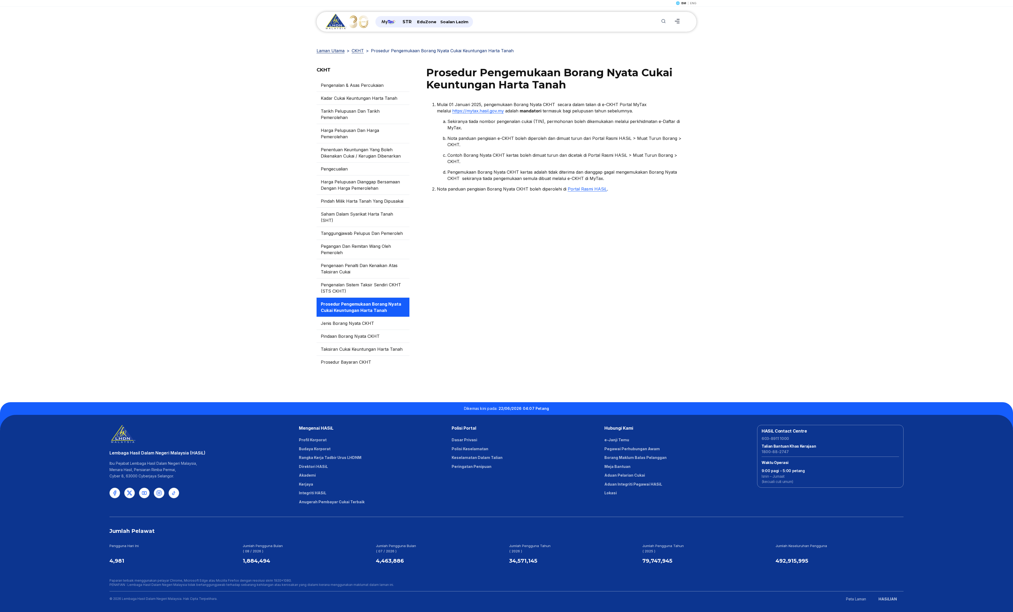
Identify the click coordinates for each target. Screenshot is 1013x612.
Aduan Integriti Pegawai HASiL (633, 484)
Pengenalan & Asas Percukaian (352, 85)
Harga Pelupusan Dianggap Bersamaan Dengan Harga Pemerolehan (360, 185)
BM (683, 3)
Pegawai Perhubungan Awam (632, 449)
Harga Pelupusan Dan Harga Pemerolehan (350, 133)
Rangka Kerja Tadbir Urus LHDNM (330, 457)
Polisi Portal (464, 428)
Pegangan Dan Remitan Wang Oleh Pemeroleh (356, 249)
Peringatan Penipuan (471, 466)
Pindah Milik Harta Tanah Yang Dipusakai (362, 201)
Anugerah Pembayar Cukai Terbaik (332, 502)
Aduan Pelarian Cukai (624, 475)
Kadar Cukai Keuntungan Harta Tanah (359, 98)
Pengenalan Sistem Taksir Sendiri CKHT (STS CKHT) (361, 288)
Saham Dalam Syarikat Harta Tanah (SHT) (357, 217)
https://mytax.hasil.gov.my (478, 110)
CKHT (358, 50)
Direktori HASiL (313, 466)
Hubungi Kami (618, 428)
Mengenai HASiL (316, 428)
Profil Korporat (313, 440)
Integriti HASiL (312, 493)
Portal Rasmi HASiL (587, 189)
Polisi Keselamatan (470, 449)
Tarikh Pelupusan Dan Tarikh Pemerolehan (350, 114)
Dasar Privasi (464, 440)
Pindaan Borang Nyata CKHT (350, 336)
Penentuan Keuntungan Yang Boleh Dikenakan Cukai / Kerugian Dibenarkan (361, 153)
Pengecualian (334, 169)
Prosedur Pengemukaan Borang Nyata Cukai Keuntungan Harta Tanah (361, 307)
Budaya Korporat (315, 449)
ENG (693, 3)
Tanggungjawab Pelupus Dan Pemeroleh (362, 233)
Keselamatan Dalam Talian (477, 457)
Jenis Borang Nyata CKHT (347, 323)
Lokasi (610, 493)
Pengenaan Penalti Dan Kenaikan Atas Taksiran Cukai (359, 268)
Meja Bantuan (617, 466)
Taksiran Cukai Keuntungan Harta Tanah (362, 349)
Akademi (307, 475)
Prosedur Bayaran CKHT (346, 362)
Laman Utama (331, 50)
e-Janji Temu (616, 440)
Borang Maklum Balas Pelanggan (635, 457)
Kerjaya (306, 484)
